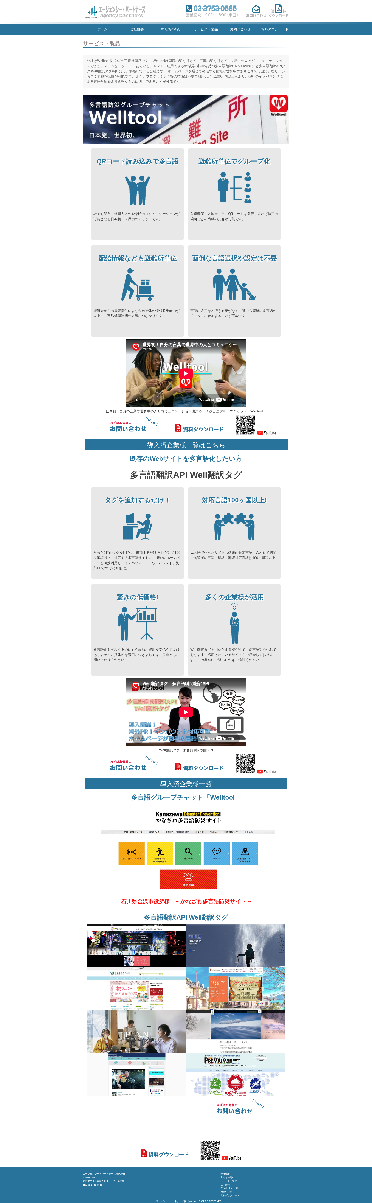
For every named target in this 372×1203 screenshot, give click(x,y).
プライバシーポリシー (232, 1188)
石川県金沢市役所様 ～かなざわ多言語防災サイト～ (186, 901)
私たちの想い (171, 29)
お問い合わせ (240, 29)
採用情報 (225, 1184)
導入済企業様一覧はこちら (186, 445)
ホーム (102, 29)
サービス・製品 (206, 29)
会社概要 (137, 29)
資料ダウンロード (274, 29)
